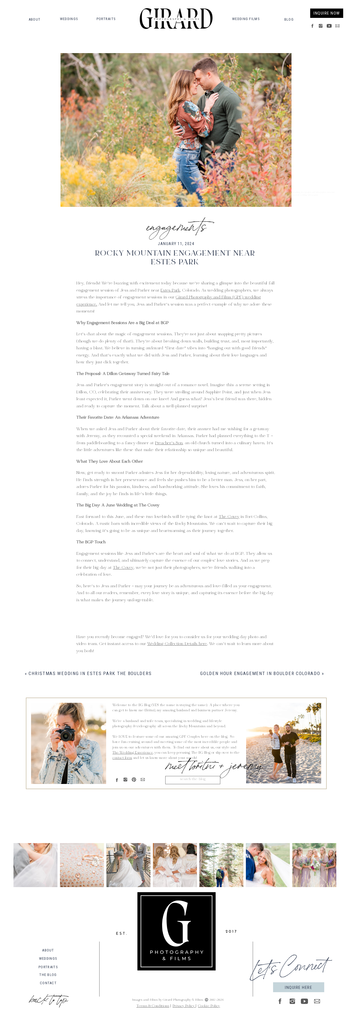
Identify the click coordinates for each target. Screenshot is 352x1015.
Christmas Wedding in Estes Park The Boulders (90, 673)
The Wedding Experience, (133, 753)
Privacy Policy (184, 1006)
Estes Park (170, 291)
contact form (122, 758)
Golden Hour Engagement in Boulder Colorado (260, 673)
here (117, 626)
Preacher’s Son (169, 443)
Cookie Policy (209, 1006)
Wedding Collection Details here (177, 644)
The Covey (229, 517)
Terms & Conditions (152, 1006)
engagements (176, 224)
